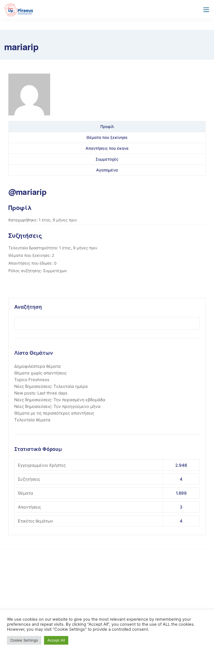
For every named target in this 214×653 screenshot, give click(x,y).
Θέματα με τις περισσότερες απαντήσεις (54, 413)
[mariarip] (29, 96)
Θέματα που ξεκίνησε (107, 137)
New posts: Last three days (40, 393)
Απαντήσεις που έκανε (107, 148)
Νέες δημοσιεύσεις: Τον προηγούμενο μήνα (57, 406)
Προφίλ (107, 126)
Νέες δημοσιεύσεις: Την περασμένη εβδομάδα (59, 399)
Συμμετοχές (107, 159)
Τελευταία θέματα (32, 419)
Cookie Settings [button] (24, 640)
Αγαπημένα (107, 170)
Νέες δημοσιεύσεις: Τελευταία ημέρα (51, 386)
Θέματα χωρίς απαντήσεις (40, 373)
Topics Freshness (31, 379)
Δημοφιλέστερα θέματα (37, 366)
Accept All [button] (56, 640)
